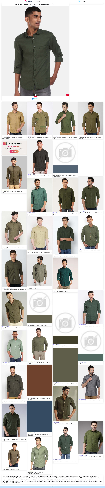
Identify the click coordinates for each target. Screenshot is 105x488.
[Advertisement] (87, 158)
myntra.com (35, 98)
